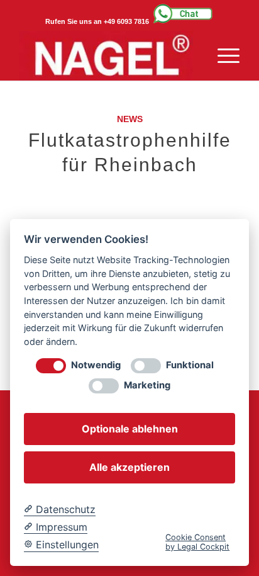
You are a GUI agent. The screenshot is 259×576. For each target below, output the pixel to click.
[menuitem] (222, 55)
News (130, 119)
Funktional (190, 365)
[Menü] (222, 55)
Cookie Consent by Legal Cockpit (197, 542)
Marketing (147, 385)
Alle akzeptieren (129, 467)
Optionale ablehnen (130, 428)
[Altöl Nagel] (107, 55)
